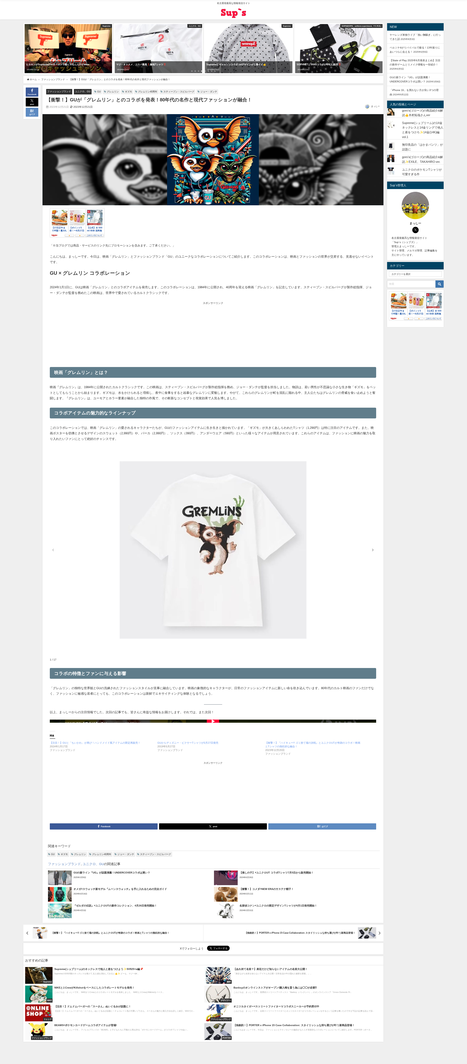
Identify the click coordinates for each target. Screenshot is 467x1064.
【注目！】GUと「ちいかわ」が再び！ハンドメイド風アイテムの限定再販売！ (95, 742)
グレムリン (113, 91)
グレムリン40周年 (147, 91)
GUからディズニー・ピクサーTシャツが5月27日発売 (187, 742)
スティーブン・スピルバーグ (178, 91)
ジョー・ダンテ (208, 91)
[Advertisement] (131, 333)
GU (99, 91)
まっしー (375, 106)
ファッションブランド (59, 91)
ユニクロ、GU (82, 91)
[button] (372, 550)
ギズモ (128, 91)
